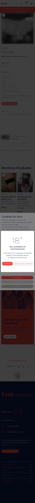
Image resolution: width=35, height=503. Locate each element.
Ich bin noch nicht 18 (23, 264)
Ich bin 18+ (7, 264)
